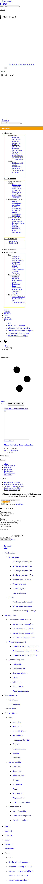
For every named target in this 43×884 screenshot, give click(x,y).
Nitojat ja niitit (16, 287)
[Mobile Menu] (1, 68)
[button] (3, 3)
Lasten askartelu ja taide (22, 816)
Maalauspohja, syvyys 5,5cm (16, 196)
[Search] (19, 6)
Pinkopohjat (16, 219)
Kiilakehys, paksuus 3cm (16, 142)
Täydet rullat (13, 700)
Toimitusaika (8, 469)
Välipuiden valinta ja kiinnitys (18, 171)
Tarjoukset (7, 313)
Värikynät (15, 273)
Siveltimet (15, 277)
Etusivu (6, 310)
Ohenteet (15, 282)
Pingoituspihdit (17, 289)
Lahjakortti (7, 317)
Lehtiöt (14, 225)
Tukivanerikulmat (17, 159)
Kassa (13, 539)
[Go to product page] (23, 424)
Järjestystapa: (4, 403)
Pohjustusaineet (17, 280)
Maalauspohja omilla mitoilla (20, 620)
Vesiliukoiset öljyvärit (16, 265)
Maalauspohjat (10, 179)
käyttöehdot (19, 504)
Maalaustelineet (10, 250)
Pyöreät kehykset (17, 156)
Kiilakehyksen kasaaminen (16, 167)
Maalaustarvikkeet (14, 275)
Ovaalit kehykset (17, 157)
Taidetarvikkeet (10, 252)
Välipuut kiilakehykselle (17, 153)
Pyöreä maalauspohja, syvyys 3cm (16, 208)
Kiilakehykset (9, 133)
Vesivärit (15, 271)
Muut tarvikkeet (13, 295)
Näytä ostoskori (5, 539)
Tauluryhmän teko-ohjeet (18, 336)
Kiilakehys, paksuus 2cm (16, 138)
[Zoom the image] (21, 64)
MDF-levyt (15, 227)
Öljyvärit (15, 267)
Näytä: (2, 456)
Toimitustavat (8, 471)
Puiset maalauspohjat (16, 231)
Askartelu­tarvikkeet (18, 297)
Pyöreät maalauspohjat (15, 199)
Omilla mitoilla (13, 243)
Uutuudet (7, 312)
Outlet (6, 315)
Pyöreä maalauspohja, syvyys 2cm (16, 203)
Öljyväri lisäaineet (18, 269)
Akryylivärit (16, 257)
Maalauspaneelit (17, 221)
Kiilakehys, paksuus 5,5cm (17, 149)
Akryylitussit (16, 258)
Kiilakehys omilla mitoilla (22, 602)
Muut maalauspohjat (14, 217)
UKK (9, 323)
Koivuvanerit (16, 228)
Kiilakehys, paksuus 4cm (16, 145)
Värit (9, 255)
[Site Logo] (7, 1)
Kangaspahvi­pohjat (18, 223)
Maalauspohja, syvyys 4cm (16, 193)
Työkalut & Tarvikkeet (15, 292)
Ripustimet (15, 278)
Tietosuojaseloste (9, 473)
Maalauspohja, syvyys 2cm (16, 185)
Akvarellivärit (16, 262)
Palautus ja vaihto (9, 465)
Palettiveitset (16, 284)
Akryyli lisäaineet (17, 260)
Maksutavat (7, 467)
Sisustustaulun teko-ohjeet (18, 333)
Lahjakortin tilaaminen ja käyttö (20, 330)
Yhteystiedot (8, 319)
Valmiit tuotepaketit (18, 302)
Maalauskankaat (10, 239)
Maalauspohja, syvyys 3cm (16, 189)
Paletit (14, 286)
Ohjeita (10, 161)
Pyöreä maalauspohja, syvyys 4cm (16, 214)
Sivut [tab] (5, 548)
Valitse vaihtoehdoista (11, 450)
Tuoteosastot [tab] (8, 546)
